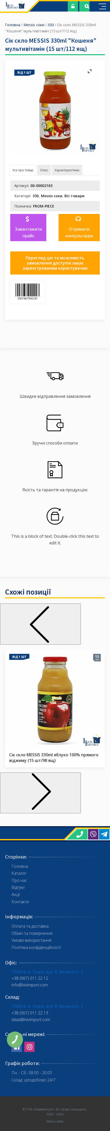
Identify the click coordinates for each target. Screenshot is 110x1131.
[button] (28, 227)
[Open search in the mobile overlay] (84, 6)
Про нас (19, 880)
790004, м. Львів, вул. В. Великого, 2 (47, 972)
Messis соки (34, 24)
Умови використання (31, 940)
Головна (12, 24)
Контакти (20, 901)
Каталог (19, 873)
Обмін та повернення (32, 933)
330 (51, 24)
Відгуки (18, 887)
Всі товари (74, 195)
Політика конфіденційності (36, 947)
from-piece (43, 206)
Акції (16, 894)
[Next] (40, 792)
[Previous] (40, 624)
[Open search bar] (87, 6)
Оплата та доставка (30, 926)
